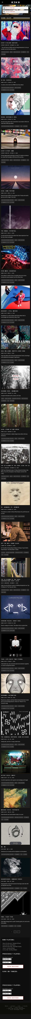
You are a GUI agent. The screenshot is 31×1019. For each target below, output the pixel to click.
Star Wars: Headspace (8, 271)
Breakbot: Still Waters (9, 311)
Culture (3, 552)
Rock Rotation (24, 398)
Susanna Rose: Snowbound (9, 391)
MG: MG (3, 847)
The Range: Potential (8, 231)
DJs (19, 1006)
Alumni (13, 1006)
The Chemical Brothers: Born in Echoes (15, 737)
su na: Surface (6, 80)
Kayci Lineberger (5, 467)
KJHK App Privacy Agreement (16, 1008)
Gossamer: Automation (8, 695)
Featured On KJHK (5, 476)
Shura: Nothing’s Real (9, 117)
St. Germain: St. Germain (10, 507)
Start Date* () (8, 957)
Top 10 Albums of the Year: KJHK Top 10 (15, 465)
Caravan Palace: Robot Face (11, 621)
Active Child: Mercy (8, 775)
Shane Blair (4, 82)
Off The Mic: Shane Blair (10, 543)
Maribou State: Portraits (10, 810)
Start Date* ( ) (8, 988)
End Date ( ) (7, 992)
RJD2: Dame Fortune (8, 191)
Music (16, 240)
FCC (11, 1007)
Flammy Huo (3, 545)
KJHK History (19, 1007)
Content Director (5, 45)
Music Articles (17, 476)
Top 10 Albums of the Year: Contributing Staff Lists (11, 580)
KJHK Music (3, 849)
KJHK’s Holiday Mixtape (9, 43)
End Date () (7, 960)
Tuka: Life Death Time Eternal (12, 659)
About (6, 1006)
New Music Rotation (16, 398)
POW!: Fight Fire (7, 917)
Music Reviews (17, 87)
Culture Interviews (10, 552)
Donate (25, 1006)
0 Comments (4, 89)
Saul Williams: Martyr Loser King (13, 351)
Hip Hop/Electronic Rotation (7, 87)
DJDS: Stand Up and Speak (10, 429)
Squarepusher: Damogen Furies (11, 879)
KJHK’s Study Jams (7, 151)
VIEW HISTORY (13, 966)
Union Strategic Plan (16, 1009)
